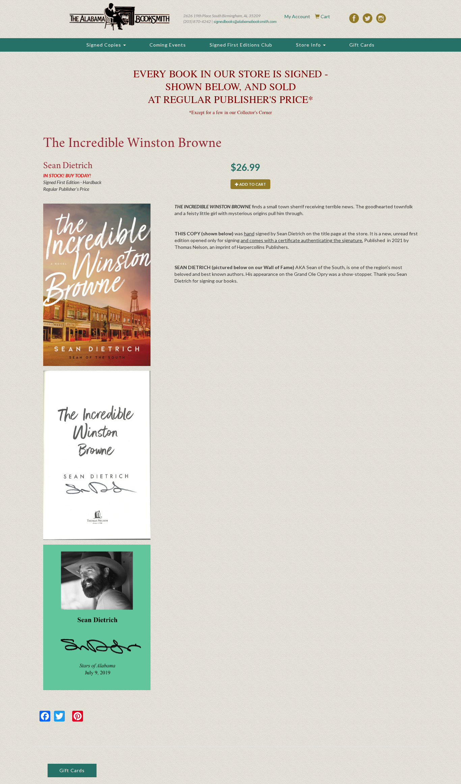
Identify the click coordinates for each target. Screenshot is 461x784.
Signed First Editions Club (241, 45)
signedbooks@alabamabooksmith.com (245, 21)
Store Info (309, 45)
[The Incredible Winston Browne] (97, 285)
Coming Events (168, 45)
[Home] (119, 17)
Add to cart (252, 184)
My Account (297, 16)
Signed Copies (104, 45)
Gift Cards (362, 45)
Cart (325, 16)
